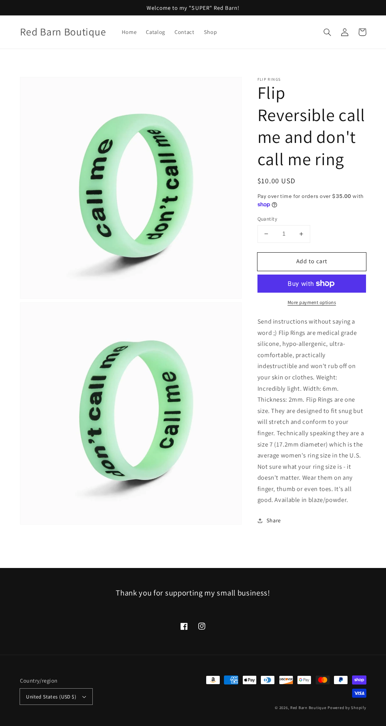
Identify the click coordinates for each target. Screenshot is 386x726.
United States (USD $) (51, 696)
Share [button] (274, 520)
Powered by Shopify (347, 707)
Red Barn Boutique (308, 707)
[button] (327, 32)
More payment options (312, 302)
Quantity (267, 218)
